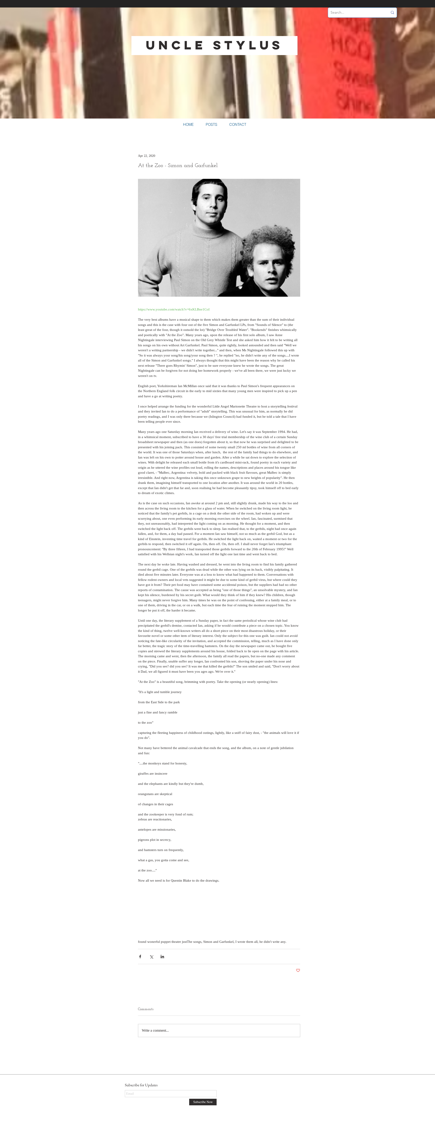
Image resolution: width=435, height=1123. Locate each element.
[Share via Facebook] (140, 956)
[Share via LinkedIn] (162, 956)
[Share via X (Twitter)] (151, 956)
